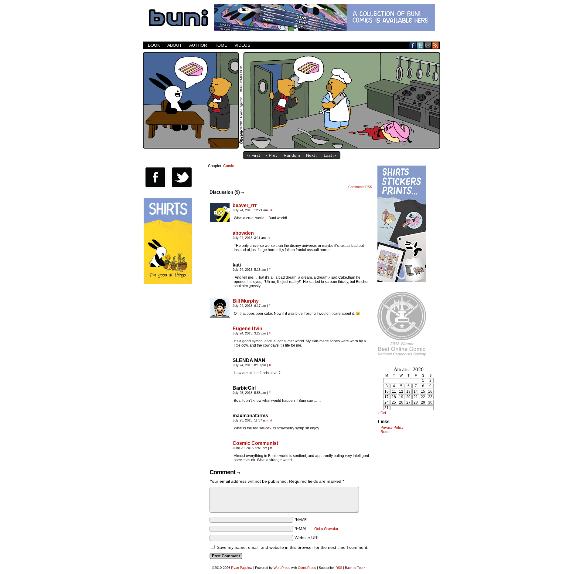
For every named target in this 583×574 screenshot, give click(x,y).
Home (220, 45)
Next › (312, 155)
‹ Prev (272, 155)
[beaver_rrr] (220, 220)
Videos (242, 45)
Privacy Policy (392, 427)
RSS (435, 45)
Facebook (413, 45)
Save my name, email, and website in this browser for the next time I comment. (292, 547)
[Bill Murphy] (220, 316)
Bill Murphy (246, 301)
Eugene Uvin (247, 328)
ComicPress (307, 567)
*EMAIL (316, 528)
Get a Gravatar (326, 529)
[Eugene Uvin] (220, 343)
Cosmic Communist (255, 443)
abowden (243, 233)
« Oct (381, 413)
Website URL (307, 537)
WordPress (282, 567)
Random (292, 155)
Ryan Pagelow (241, 567)
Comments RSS (360, 187)
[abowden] (220, 248)
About (174, 45)
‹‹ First (253, 155)
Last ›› (330, 155)
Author (198, 45)
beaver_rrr (245, 205)
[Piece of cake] (291, 147)
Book (154, 45)
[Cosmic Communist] (220, 458)
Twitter (420, 45)
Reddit (385, 432)
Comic (228, 166)
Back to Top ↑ (355, 567)
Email (428, 45)
